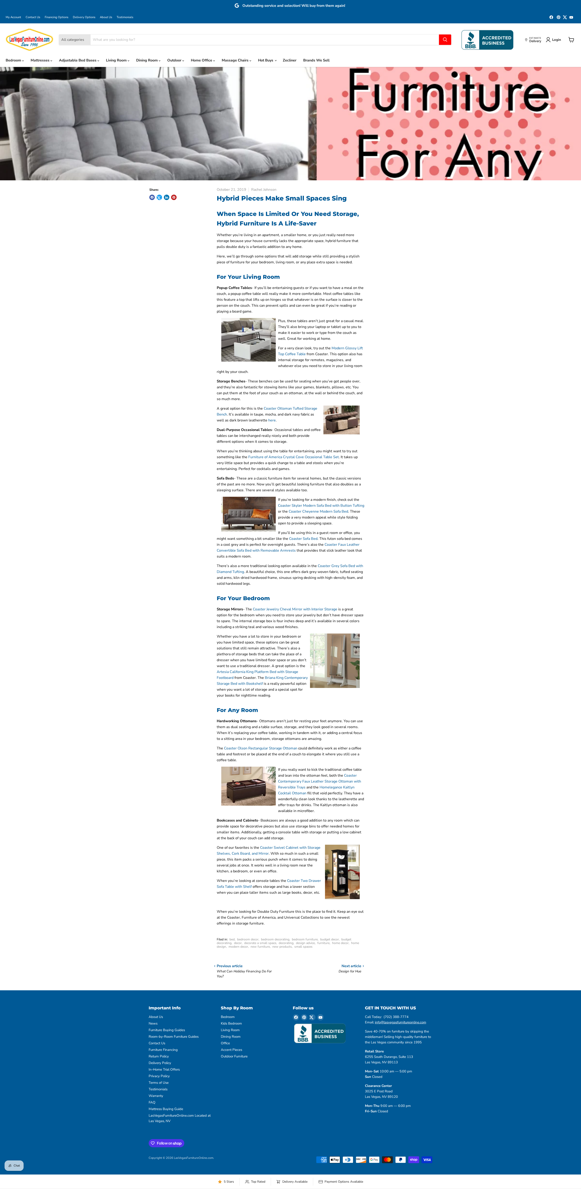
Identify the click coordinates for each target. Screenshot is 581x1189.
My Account (13, 17)
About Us (106, 17)
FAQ (152, 1102)
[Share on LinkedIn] (166, 197)
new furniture (260, 946)
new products (282, 946)
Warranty (156, 1096)
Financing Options (56, 17)
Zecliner (289, 60)
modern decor (238, 946)
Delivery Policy (160, 1063)
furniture (323, 943)
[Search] (445, 39)
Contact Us (33, 17)
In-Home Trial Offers (164, 1069)
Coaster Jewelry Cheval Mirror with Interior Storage (295, 609)
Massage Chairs (235, 60)
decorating (286, 943)
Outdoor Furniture (234, 1056)
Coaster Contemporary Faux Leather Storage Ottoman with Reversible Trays (319, 781)
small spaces (303, 946)
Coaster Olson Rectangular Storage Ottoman (260, 748)
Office (225, 1043)
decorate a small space (260, 943)
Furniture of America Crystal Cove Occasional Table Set (293, 457)
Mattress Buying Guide (166, 1109)
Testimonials (125, 17)
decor (238, 943)
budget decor (329, 939)
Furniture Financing (163, 1049)
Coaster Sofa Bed (303, 538)
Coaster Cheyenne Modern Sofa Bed (318, 511)
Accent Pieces (231, 1049)
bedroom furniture (305, 939)
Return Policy (159, 1056)
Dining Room (147, 60)
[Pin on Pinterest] (174, 197)
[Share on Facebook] (152, 197)
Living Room (117, 60)
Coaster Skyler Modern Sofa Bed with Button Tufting (321, 505)
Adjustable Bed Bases (78, 60)
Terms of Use (159, 1082)
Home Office (202, 60)
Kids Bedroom (231, 1023)
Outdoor (174, 60)
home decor (340, 943)
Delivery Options (84, 17)
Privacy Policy (159, 1076)
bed (232, 939)
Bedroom (14, 60)
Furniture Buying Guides (167, 1030)
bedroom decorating (275, 939)
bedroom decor (247, 939)
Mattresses (40, 60)
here (272, 420)
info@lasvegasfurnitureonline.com (400, 1022)
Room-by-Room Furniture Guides (174, 1036)
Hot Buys (266, 60)
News (153, 1023)
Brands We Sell (316, 60)
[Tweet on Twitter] (159, 197)
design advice (305, 943)
